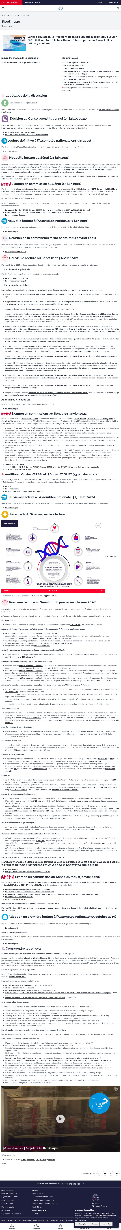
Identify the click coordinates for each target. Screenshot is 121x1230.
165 (55, 638)
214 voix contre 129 (112, 331)
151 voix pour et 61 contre (65, 329)
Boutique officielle (39, 1210)
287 (97, 680)
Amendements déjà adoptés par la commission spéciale (27, 889)
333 (60, 720)
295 (36, 643)
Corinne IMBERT (82, 169)
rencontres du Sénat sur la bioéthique (20, 985)
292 (60, 668)
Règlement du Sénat (9, 1197)
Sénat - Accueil (6, 15)
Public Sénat (36, 1207)
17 (57, 309)
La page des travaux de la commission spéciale (24, 491)
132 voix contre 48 (12, 304)
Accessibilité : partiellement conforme (35, 1220)
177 (98, 787)
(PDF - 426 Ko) (110, 556)
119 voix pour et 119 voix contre (21, 657)
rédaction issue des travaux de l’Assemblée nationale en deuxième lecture (58, 356)
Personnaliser (106, 1224)
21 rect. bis (40, 841)
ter (43, 801)
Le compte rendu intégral (15, 281)
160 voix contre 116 (42, 646)
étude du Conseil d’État (14, 988)
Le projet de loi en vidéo (74, 65)
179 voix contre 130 (33, 718)
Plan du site (18, 1220)
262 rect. (60, 643)
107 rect (92, 294)
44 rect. (43, 638)
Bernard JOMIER (103, 189)
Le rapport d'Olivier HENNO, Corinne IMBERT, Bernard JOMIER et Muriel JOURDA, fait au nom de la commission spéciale (50, 467)
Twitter (23, 1160)
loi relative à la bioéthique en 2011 (38, 958)
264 (92, 680)
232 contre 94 (34, 761)
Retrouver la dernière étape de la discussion (22, 62)
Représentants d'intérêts (11, 1214)
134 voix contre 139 (19, 790)
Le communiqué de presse (15, 215)
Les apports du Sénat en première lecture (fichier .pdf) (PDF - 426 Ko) (29, 596)
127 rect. (38, 801)
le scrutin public (88, 864)
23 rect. (102, 843)
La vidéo (8, 486)
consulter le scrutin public (94, 176)
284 (20, 638)
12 (29, 329)
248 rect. (104, 787)
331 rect (17, 750)
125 (48, 633)
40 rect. (36, 638)
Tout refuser (94, 1224)
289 (111, 816)
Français (115, 2)
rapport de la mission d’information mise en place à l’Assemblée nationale (35, 998)
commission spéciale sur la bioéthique (67, 172)
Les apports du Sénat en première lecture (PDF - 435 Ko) (27, 872)
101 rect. (91, 787)
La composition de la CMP (15, 252)
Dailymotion (41, 1160)
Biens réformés (7, 1203)
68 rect (111, 808)
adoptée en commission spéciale (65, 790)
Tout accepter (81, 1224)
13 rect (69, 294)
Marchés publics (8, 1207)
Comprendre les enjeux (74, 68)
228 (54, 643)
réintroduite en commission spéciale (88, 801)
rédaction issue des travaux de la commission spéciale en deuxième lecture (77, 351)
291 (15, 769)
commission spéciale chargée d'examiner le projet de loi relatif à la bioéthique (54, 882)
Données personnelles (56, 1220)
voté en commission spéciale (31, 666)
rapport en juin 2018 (17, 976)
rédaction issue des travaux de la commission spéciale (47, 316)
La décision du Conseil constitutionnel (20, 132)
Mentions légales (7, 1220)
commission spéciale (27, 189)
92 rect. (38, 829)
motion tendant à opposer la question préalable (21, 172)
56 (52, 370)
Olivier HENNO (98, 169)
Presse (17, 15)
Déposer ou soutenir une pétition (45, 1203)
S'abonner (99, 2)
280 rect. (61, 638)
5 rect (61, 294)
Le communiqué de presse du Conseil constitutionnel (26, 135)
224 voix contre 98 (39, 769)
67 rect (79, 294)
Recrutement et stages (10, 1200)
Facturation (5, 1210)
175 (21, 368)
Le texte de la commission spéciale (16, 469)
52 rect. (50, 638)
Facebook (31, 1160)
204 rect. (101, 759)
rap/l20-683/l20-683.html (80, 210)
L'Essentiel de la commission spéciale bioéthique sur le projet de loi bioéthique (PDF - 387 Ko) (43, 212)
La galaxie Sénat (11, 2)
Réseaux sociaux (31, 2)
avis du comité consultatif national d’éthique (23, 990)
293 (41, 675)
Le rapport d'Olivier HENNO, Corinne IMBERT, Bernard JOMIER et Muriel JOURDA (37, 210)
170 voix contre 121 (38, 782)
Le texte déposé (11, 943)
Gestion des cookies (71, 1220)
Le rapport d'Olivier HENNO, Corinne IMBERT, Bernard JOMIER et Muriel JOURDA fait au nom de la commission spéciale (53, 894)
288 (111, 759)
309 (105, 734)
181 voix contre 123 (41, 811)
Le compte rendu (12, 489)
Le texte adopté (11, 231)
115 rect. (47, 643)
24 (58, 321)
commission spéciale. (57, 818)
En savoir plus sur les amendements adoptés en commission (29, 892)
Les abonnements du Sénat (42, 1197)
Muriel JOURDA (70, 169)
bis (106, 759)
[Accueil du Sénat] (60, 8)
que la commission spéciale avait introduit (38, 713)
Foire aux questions (9, 1193)
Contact (67, 90)
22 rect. (32, 853)
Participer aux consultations (43, 1200)
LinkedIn (51, 1160)
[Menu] (3, 8)
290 (15, 811)
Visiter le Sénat (37, 1193)
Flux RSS (35, 1214)
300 (113, 787)
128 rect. (75, 625)
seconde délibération (52, 304)
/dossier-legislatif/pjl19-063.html (77, 62)
